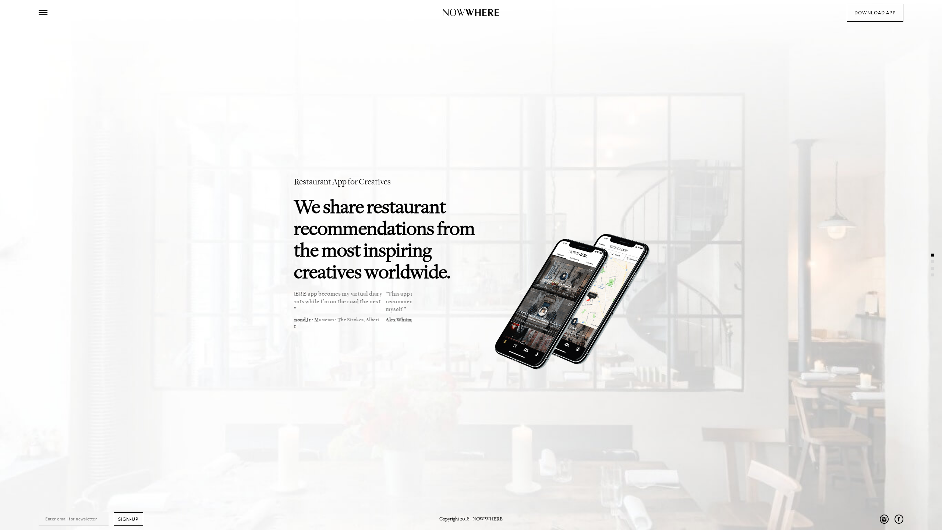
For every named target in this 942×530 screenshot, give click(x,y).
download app (875, 13)
